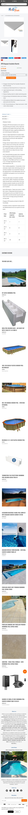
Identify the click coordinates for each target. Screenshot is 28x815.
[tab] (14, 114)
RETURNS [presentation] (4, 118)
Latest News (14, 747)
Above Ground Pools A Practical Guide (14, 750)
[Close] (26, 805)
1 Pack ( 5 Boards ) (5, 73)
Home (2, 15)
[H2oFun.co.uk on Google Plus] (17, 790)
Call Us (15, 1)
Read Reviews (3, 70)
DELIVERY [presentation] (4, 116)
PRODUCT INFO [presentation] (6, 114)
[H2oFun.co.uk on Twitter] (6, 790)
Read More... (14, 743)
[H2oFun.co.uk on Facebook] (10, 790)
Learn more (11, 809)
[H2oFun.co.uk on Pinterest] (14, 790)
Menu (4, 1)
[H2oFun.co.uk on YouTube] (21, 790)
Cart (26, 1)
